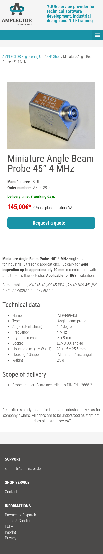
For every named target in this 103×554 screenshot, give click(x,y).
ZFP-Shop (53, 56)
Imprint (10, 532)
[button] (97, 35)
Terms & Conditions (20, 520)
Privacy (10, 538)
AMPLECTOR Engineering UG (23, 56)
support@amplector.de (23, 468)
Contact (11, 491)
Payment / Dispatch (20, 515)
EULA (9, 526)
